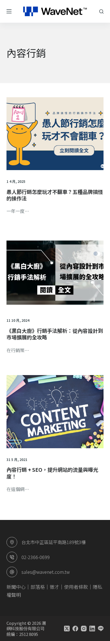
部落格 (37, 586)
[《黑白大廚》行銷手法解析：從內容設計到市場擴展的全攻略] (54, 272)
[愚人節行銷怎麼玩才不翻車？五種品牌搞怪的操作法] (54, 133)
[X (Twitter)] (67, 628)
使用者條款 (76, 586)
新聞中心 (16, 586)
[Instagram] (84, 628)
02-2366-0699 (35, 557)
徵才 (54, 586)
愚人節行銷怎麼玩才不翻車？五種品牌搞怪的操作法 (54, 195)
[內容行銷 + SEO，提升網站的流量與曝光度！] (54, 411)
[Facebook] (75, 628)
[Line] (101, 628)
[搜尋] (101, 11)
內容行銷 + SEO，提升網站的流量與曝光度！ (52, 473)
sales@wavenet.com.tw (45, 571)
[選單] (9, 11)
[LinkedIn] (92, 628)
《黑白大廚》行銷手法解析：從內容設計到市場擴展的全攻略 (54, 334)
